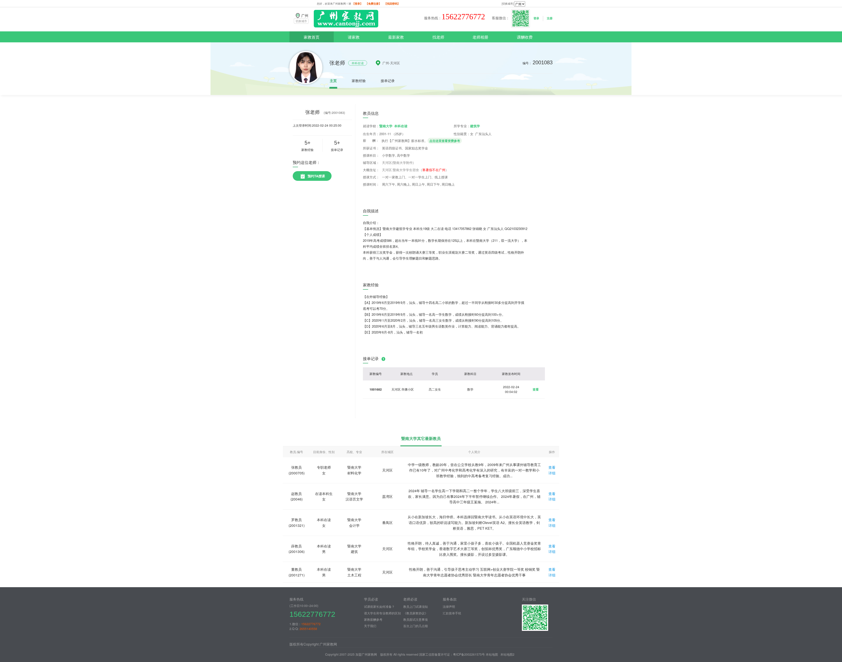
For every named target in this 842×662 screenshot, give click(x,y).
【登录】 (357, 3)
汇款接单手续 (452, 613)
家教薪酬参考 (373, 619)
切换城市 (301, 21)
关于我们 (370, 626)
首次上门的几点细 (415, 626)
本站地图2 (507, 654)
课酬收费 (525, 37)
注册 (550, 18)
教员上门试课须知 (415, 606)
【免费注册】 (373, 3)
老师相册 (480, 37)
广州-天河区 (391, 63)
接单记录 (388, 80)
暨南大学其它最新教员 (421, 438)
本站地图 (492, 654)
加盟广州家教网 (366, 654)
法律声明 (449, 606)
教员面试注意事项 (415, 619)
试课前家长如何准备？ (379, 606)
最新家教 (396, 37)
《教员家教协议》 (415, 613)
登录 (536, 18)
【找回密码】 (392, 3)
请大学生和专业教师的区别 (382, 613)
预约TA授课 (316, 176)
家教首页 (311, 37)
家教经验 (359, 80)
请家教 (354, 37)
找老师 (438, 37)
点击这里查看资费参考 (444, 140)
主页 (333, 80)
